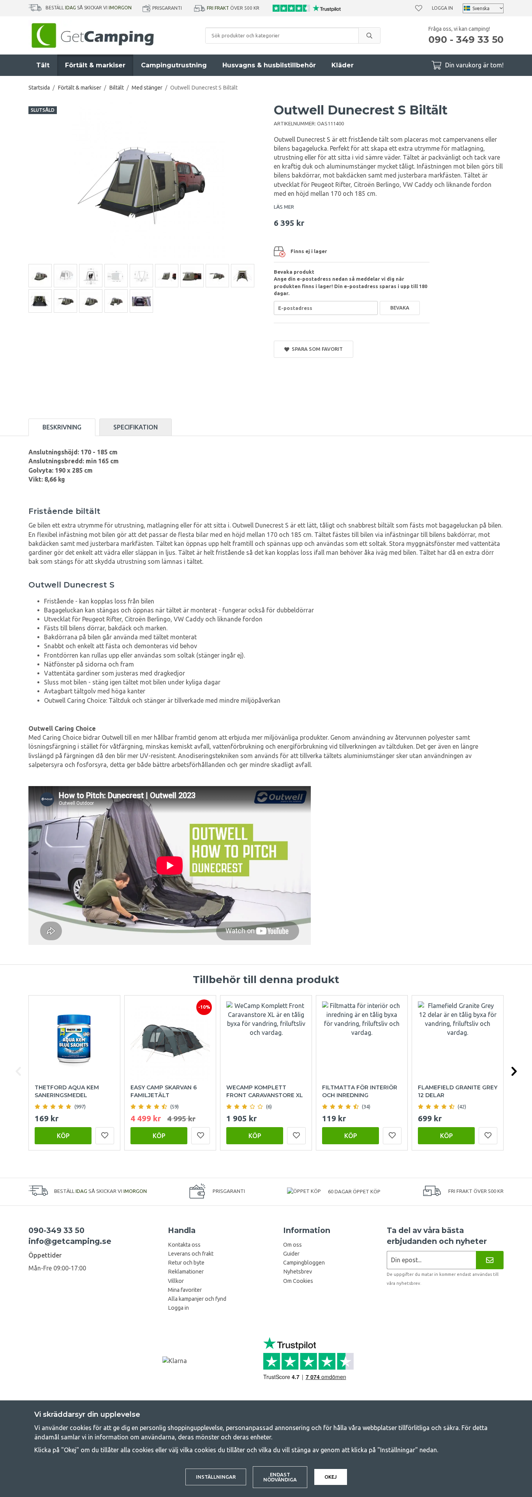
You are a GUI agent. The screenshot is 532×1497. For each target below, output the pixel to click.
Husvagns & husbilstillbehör (269, 65)
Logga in (442, 8)
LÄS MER (284, 206)
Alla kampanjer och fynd (197, 1299)
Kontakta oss (184, 1245)
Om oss (292, 1245)
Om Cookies (298, 1281)
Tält (42, 65)
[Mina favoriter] (418, 8)
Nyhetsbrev (297, 1271)
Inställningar (216, 1476)
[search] (369, 35)
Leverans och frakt (190, 1254)
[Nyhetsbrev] (490, 1260)
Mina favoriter (185, 1290)
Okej (330, 1476)
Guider (291, 1254)
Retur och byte (186, 1263)
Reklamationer (186, 1271)
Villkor (176, 1281)
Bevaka (399, 307)
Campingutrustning (174, 65)
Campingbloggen (304, 1263)
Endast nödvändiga (280, 1477)
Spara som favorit (316, 349)
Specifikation (135, 427)
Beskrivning (61, 427)
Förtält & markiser (95, 65)
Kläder (342, 65)
